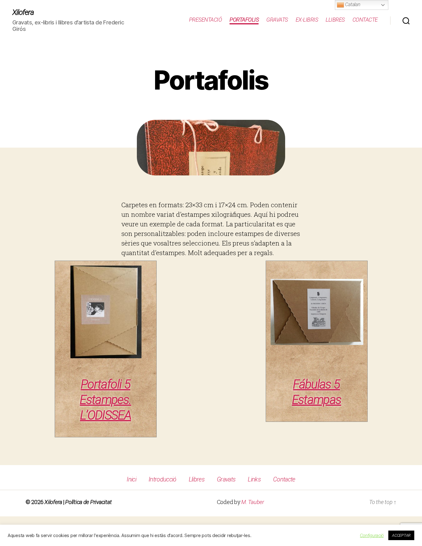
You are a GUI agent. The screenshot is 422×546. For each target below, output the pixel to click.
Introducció (162, 479)
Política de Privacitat (88, 502)
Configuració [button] (372, 535)
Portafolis (244, 19)
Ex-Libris (307, 19)
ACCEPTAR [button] (401, 535)
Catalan (352, 4)
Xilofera (23, 12)
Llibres (335, 19)
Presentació (205, 19)
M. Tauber (252, 502)
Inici (131, 479)
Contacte (365, 19)
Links (254, 479)
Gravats (277, 19)
